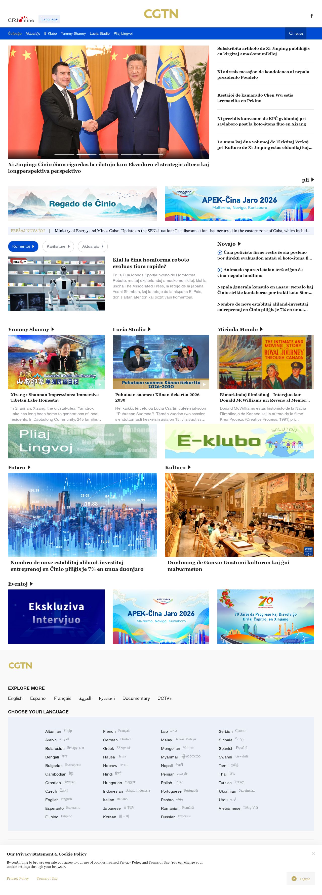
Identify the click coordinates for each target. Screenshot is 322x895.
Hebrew (116, 765)
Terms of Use (47, 878)
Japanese (118, 808)
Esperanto (62, 808)
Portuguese (179, 791)
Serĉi (299, 34)
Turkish (231, 782)
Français (62, 698)
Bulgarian (63, 765)
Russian (176, 816)
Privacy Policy (18, 878)
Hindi (112, 774)
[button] (64, 154)
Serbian (233, 731)
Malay (178, 739)
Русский (107, 698)
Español (38, 698)
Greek (116, 748)
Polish (172, 782)
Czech (56, 791)
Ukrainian (237, 791)
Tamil (228, 765)
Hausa (114, 756)
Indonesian (126, 791)
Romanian (177, 808)
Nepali (172, 765)
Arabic (57, 739)
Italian (115, 799)
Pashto (172, 799)
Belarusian (64, 748)
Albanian (58, 731)
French (116, 731)
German (117, 739)
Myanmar (180, 756)
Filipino (58, 816)
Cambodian (59, 774)
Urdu (227, 799)
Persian (174, 774)
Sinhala (231, 739)
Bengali (56, 756)
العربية (85, 698)
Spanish (233, 748)
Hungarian (119, 782)
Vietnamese (238, 808)
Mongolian (177, 748)
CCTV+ (164, 698)
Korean (116, 816)
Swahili (233, 756)
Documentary (136, 698)
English (15, 698)
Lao (169, 731)
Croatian (60, 782)
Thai (227, 774)
